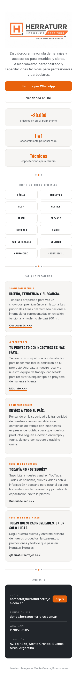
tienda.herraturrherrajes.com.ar (33, 617)
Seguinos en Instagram (24, 517)
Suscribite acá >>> (21, 501)
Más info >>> (18, 388)
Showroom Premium (21, 288)
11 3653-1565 (19, 630)
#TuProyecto (18, 341)
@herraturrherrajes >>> (25, 555)
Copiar (59, 599)
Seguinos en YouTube (23, 463)
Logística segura (20, 404)
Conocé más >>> (20, 325)
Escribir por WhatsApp (38, 86)
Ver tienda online (38, 98)
